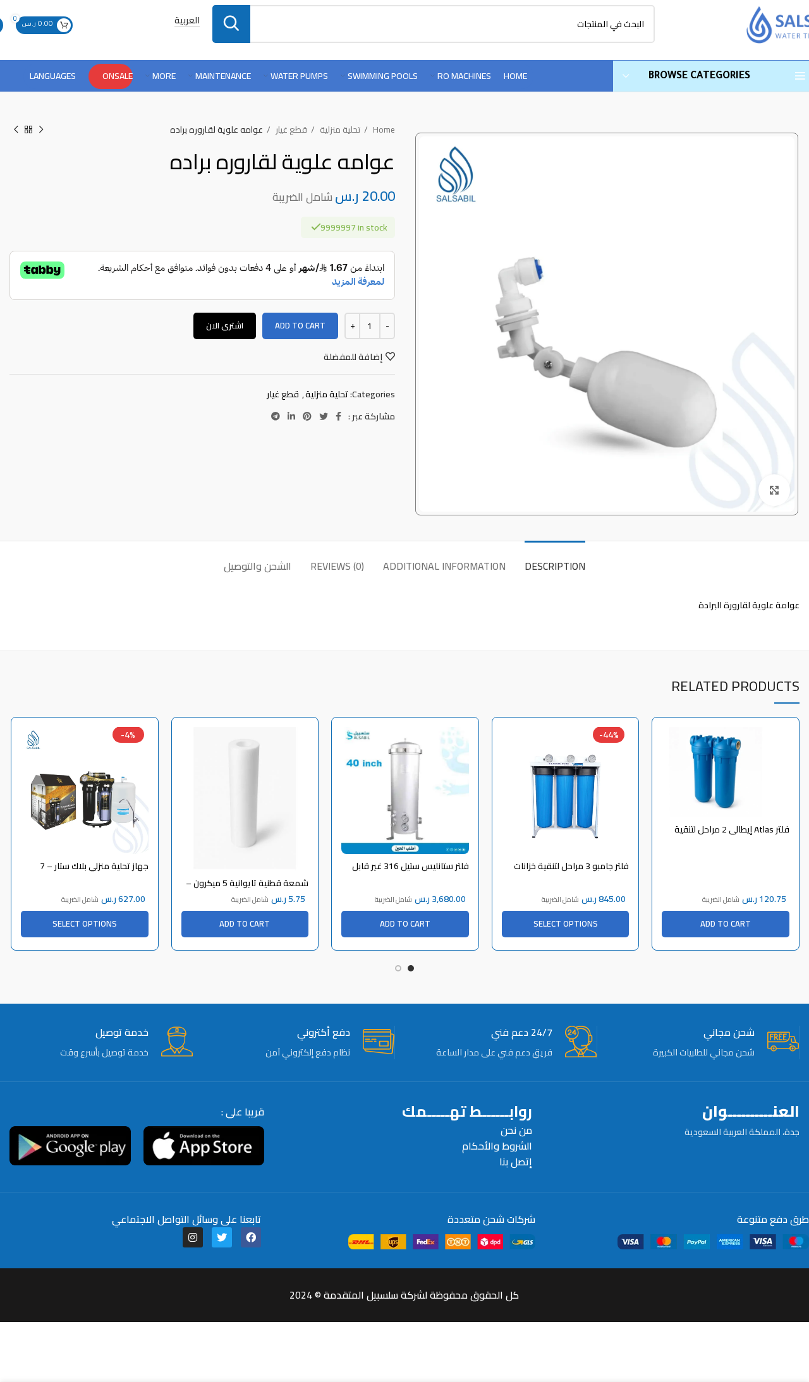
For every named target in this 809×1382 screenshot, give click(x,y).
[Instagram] (193, 1237)
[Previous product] (41, 130)
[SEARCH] (231, 24)
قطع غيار (290, 129)
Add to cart (300, 325)
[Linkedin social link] (291, 416)
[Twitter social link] (323, 416)
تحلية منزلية (339, 129)
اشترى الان (224, 325)
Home (383, 129)
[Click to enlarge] (774, 490)
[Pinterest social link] (307, 416)
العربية (187, 21)
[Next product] (15, 130)
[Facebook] (251, 1237)
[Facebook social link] (338, 416)
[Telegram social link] (275, 416)
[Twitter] (222, 1237)
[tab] (555, 560)
